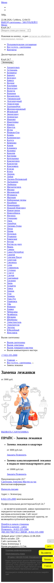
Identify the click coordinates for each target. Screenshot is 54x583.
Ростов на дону (14, 244)
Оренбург (11, 223)
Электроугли (13, 325)
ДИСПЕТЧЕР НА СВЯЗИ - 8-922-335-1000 (22, 532)
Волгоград (12, 88)
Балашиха (12, 72)
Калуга (10, 140)
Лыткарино (12, 182)
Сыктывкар (12, 278)
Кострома (11, 156)
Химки (10, 309)
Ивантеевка (12, 122)
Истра (10, 130)
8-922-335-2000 (8, 499)
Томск (10, 288)
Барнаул (11, 75)
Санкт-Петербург (15, 252)
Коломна (11, 150)
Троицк (10, 291)
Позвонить (21, 455)
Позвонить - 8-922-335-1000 (15, 529)
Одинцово (12, 218)
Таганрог (11, 280)
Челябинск (12, 314)
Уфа (9, 304)
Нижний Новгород (16, 208)
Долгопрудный (14, 101)
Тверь (10, 283)
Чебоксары (12, 312)
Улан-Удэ (11, 299)
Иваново (11, 119)
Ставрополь (13, 267)
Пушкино (11, 236)
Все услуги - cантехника (19, 47)
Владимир (12, 85)
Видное (10, 83)
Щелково (11, 317)
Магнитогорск (14, 187)
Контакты (12, 49)
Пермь (10, 231)
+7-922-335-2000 (9, 355)
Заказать (11, 455)
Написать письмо (9, 489)
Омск (9, 221)
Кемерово (11, 143)
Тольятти (11, 286)
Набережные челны (16, 200)
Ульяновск (12, 301)
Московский (13, 192)
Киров (10, 145)
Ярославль (12, 332)
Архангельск (13, 67)
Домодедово (13, 104)
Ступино (11, 270)
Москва (10, 189)
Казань (10, 135)
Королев (11, 153)
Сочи (9, 265)
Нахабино (12, 202)
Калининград (13, 137)
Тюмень (11, 296)
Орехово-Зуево (14, 226)
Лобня (10, 176)
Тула (9, 293)
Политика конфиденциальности (18, 550)
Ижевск (11, 124)
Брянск (10, 80)
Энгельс (11, 327)
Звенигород (12, 114)
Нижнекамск (13, 205)
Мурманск (12, 195)
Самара (10, 249)
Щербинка (12, 319)
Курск (10, 171)
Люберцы (11, 184)
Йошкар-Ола (13, 132)
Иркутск (11, 127)
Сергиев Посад (14, 257)
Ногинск (11, 215)
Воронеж (11, 93)
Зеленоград (12, 117)
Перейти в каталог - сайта (14, 527)
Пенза (10, 228)
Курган (10, 169)
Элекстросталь (14, 322)
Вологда (11, 91)
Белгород (11, 78)
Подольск (11, 234)
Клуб (6, 59)
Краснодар (12, 163)
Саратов (11, 254)
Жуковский (12, 111)
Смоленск (12, 262)
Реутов (10, 241)
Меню (4, 2)
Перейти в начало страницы (15, 524)
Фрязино (11, 306)
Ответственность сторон (15, 554)
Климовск (12, 148)
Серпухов (11, 260)
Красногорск (13, 161)
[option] (30, 67)
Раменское (12, 239)
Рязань (10, 247)
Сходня (10, 275)
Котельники (13, 158)
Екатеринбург (14, 106)
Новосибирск (13, 213)
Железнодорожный (16, 109)
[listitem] (7, 481)
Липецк (11, 174)
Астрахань (12, 70)
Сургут (10, 273)
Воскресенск (13, 96)
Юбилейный (13, 330)
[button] (46, 552)
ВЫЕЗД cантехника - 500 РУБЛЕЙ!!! (19, 22)
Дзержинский (13, 98)
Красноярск (12, 166)
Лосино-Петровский (17, 179)
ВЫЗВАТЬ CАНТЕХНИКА (15, 432)
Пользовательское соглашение (22, 44)
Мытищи (11, 197)
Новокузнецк (13, 210)
